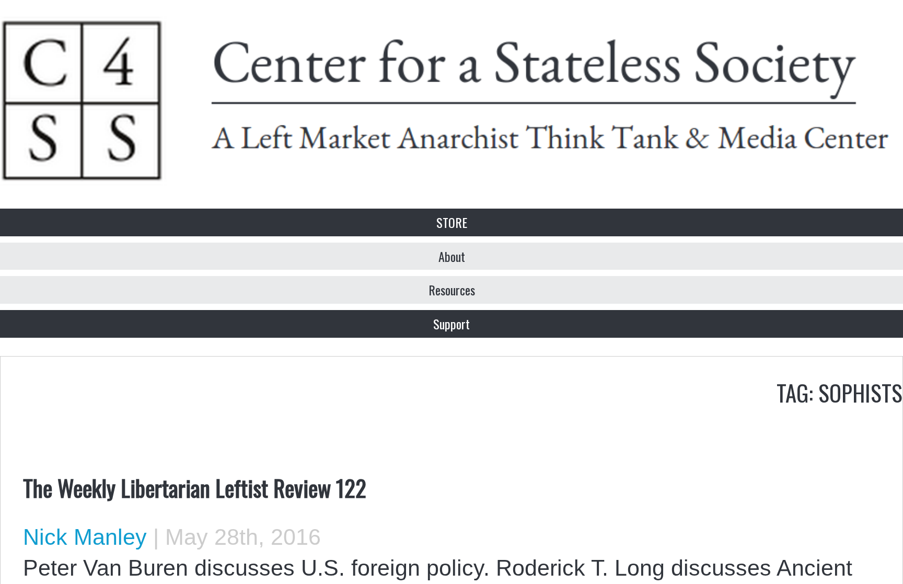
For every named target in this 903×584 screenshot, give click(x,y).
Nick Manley (85, 536)
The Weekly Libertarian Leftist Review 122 (194, 487)
